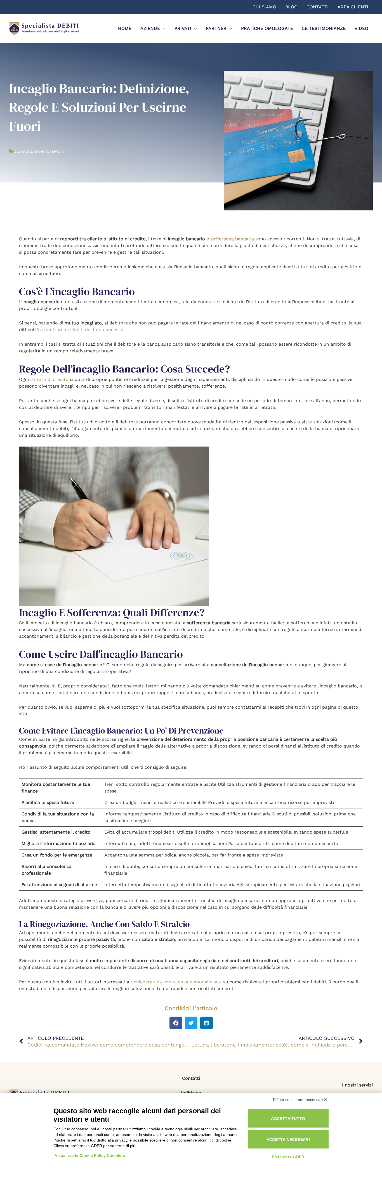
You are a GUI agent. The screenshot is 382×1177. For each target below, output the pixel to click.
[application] (163, 28)
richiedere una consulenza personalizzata (176, 981)
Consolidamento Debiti (40, 151)
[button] (175, 1023)
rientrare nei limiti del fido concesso (83, 329)
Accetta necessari (288, 1139)
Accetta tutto (288, 1118)
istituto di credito (49, 379)
